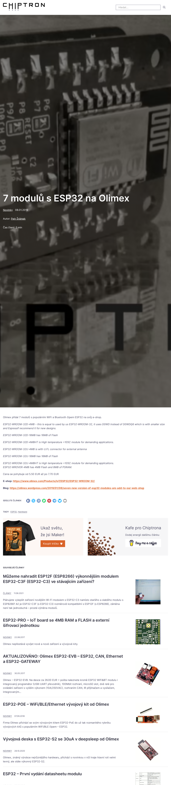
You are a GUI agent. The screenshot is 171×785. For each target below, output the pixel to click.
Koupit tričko (51, 543)
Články (7, 593)
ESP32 (79, 417)
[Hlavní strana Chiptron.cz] (24, 7)
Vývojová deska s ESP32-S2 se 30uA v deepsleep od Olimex (61, 739)
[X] (33, 501)
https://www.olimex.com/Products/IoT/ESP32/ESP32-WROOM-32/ (54, 481)
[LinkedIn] (39, 501)
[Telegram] (54, 501)
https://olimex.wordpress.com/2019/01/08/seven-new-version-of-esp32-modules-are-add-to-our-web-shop (77, 488)
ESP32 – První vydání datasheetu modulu (42, 773)
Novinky (8, 209)
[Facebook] (28, 501)
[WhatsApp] (44, 501)
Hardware (22, 511)
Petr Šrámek (18, 218)
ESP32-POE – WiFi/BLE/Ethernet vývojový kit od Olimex (56, 704)
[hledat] (164, 7)
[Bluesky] (60, 501)
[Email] (65, 501)
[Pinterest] (49, 501)
